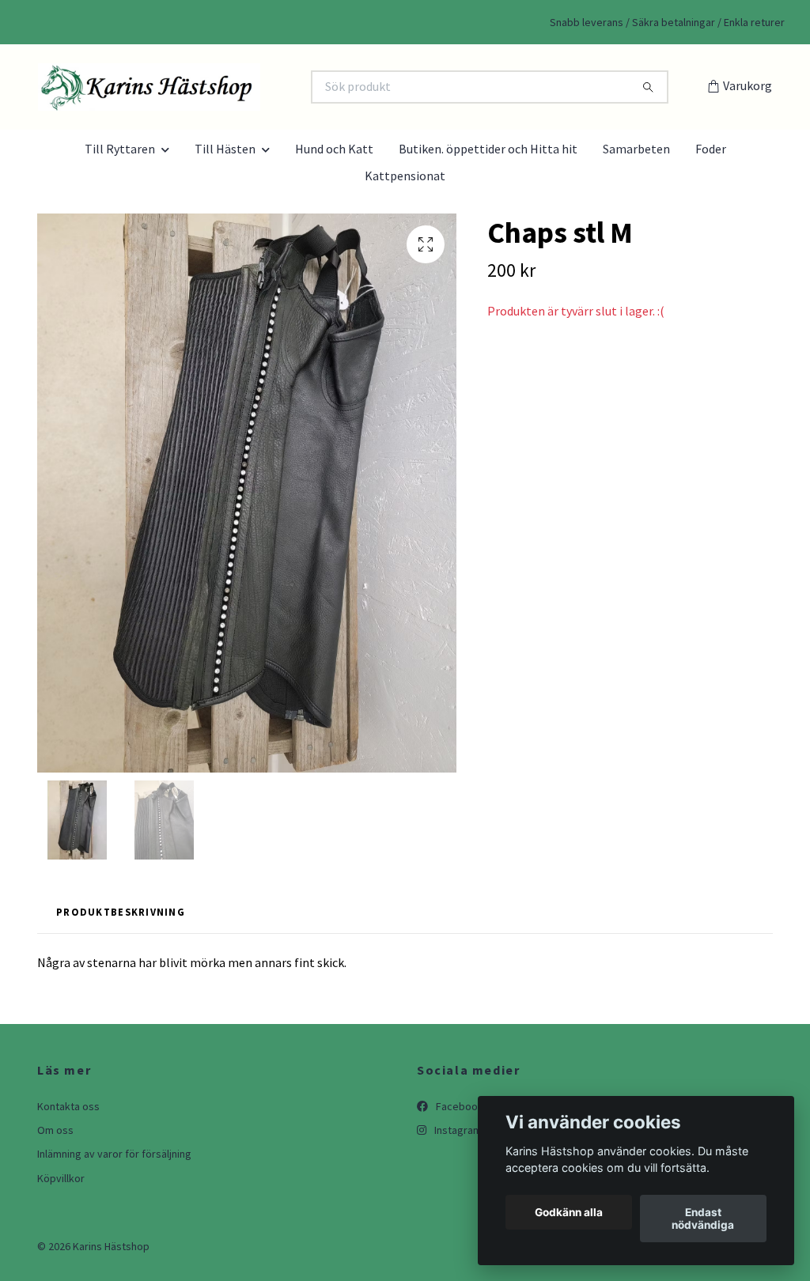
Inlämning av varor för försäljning (114, 1154)
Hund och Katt (334, 149)
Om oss (55, 1130)
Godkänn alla (569, 1212)
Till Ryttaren (120, 149)
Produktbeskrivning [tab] (120, 911)
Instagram (457, 1130)
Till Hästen (225, 149)
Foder (710, 149)
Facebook (458, 1106)
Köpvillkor (61, 1178)
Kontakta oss (68, 1106)
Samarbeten (636, 149)
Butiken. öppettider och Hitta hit (488, 149)
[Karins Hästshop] (221, 87)
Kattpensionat (405, 175)
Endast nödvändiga (703, 1218)
